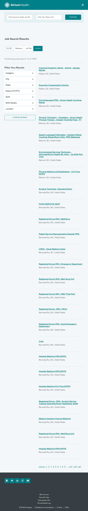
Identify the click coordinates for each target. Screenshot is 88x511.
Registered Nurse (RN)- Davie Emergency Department (58, 325)
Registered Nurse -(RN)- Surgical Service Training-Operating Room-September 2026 (58, 403)
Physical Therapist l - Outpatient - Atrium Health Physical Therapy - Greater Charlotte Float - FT (60, 119)
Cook (41, 341)
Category (10, 73)
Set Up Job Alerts (20, 117)
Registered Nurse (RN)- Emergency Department (60, 264)
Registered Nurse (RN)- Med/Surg (54, 219)
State (8, 85)
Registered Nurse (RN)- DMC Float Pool (57, 294)
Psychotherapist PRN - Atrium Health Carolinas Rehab (60, 102)
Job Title (29, 48)
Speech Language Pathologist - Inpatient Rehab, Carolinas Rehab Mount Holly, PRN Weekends (60, 136)
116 (75, 467)
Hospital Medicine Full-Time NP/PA (54, 387)
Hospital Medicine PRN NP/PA (52, 357)
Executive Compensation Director (54, 85)
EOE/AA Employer (25, 507)
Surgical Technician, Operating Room (55, 189)
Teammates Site (44, 500)
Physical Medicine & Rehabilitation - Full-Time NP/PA (59, 173)
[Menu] (83, 5)
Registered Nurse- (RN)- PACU (53, 309)
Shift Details (11, 103)
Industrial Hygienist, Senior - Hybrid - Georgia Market (59, 69)
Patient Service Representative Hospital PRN (59, 234)
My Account (44, 494)
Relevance (18, 48)
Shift (8, 97)
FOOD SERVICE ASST (49, 204)
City (7, 79)
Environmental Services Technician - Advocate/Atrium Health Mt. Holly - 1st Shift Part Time (61, 154)
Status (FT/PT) (13, 91)
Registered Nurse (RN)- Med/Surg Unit (56, 434)
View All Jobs (44, 497)
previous (42, 467)
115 (70, 467)
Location (38, 48)
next (79, 467)
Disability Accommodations (44, 507)
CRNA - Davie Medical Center (52, 249)
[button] (6, 480)
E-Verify (59, 507)
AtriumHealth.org (44, 503)
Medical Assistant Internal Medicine (55, 419)
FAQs (67, 507)
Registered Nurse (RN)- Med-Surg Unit (56, 279)
